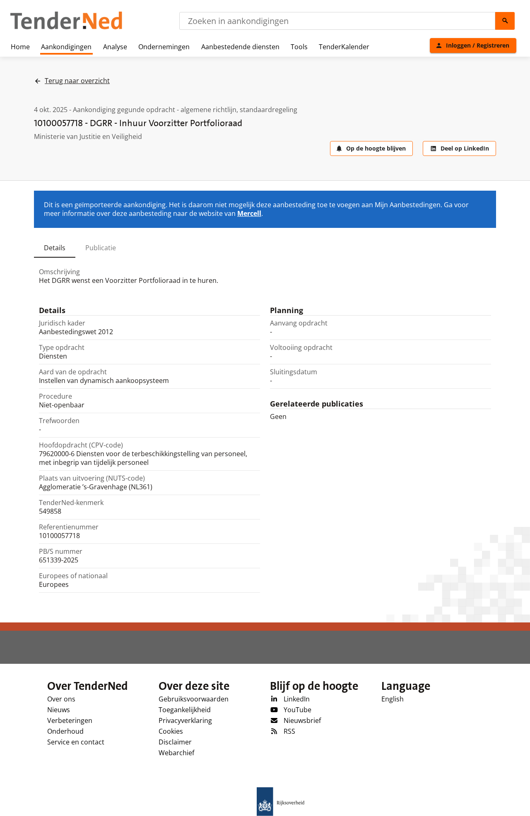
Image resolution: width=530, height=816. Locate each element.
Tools (299, 46)
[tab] (54, 248)
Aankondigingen (66, 46)
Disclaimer (175, 742)
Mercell (249, 213)
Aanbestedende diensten (240, 46)
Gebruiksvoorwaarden (194, 699)
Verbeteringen (69, 720)
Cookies (171, 731)
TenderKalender (344, 46)
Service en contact (75, 742)
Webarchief (176, 752)
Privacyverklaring (185, 720)
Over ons (61, 699)
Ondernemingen (164, 46)
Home (20, 46)
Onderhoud (65, 731)
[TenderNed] (66, 28)
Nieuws (58, 709)
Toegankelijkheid (185, 709)
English (392, 699)
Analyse (115, 46)
